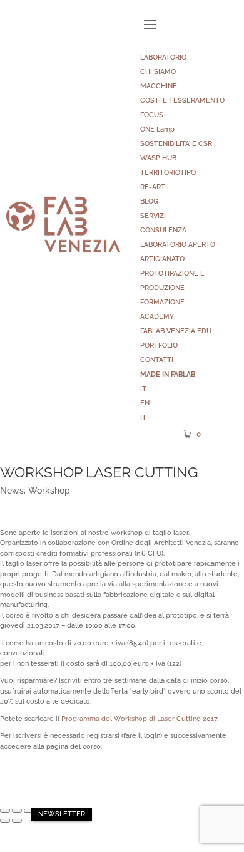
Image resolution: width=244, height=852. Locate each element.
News (12, 491)
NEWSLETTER (61, 814)
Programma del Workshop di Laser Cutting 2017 (139, 719)
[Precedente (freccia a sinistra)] (5, 821)
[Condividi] (17, 811)
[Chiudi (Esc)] (5, 811)
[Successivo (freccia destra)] (17, 821)
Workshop (49, 491)
